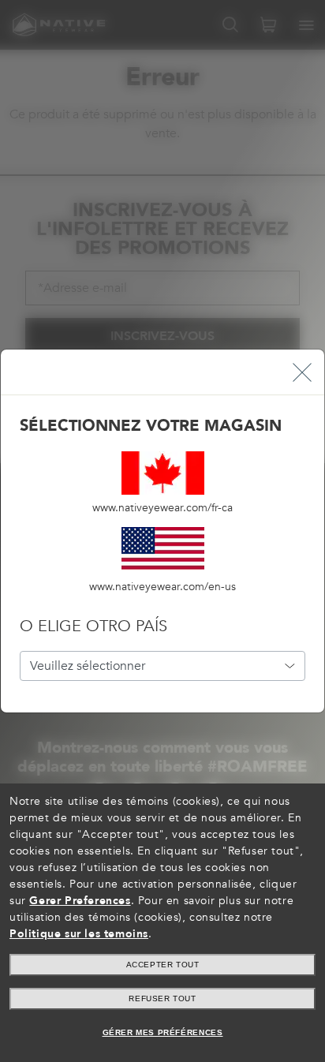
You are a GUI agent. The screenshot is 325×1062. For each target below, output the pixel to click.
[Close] (302, 372)
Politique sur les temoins (78, 933)
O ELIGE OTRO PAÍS (93, 626)
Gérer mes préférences (163, 1032)
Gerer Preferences (79, 900)
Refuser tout (162, 998)
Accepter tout (163, 964)
